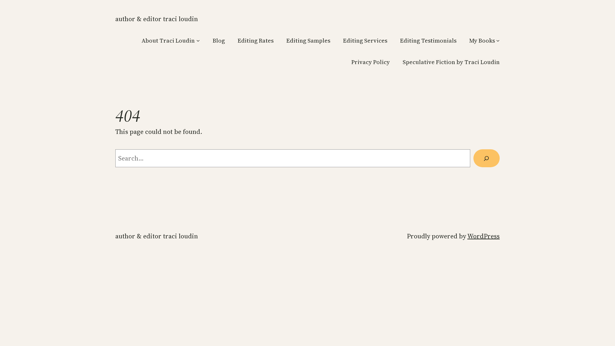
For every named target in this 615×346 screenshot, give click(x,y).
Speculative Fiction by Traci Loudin (451, 62)
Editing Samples (308, 41)
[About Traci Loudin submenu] (198, 40)
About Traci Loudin (168, 41)
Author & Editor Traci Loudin (156, 18)
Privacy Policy (370, 62)
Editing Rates (256, 41)
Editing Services (365, 41)
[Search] (486, 158)
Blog (219, 41)
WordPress (483, 236)
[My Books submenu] (498, 40)
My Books (482, 41)
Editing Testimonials (428, 41)
